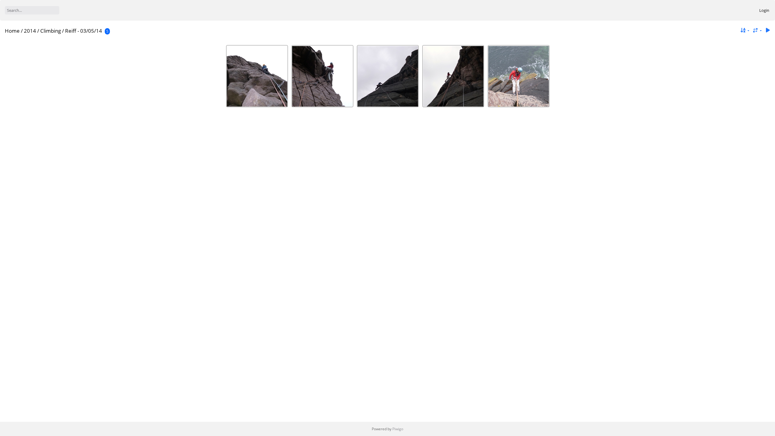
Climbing (50, 30)
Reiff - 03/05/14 (83, 30)
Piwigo (397, 428)
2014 (30, 30)
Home (12, 30)
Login (764, 10)
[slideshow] (767, 30)
